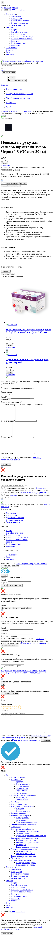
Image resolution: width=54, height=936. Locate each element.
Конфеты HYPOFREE (25, 854)
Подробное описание (10, 183)
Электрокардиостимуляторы (28, 822)
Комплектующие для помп (27, 842)
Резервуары (21, 845)
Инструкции (16, 18)
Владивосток (6, 670)
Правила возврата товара (22, 39)
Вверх (4, 575)
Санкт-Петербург (29, 673)
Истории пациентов (19, 23)
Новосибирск (15, 673)
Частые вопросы (18, 25)
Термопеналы (22, 788)
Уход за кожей (17, 858)
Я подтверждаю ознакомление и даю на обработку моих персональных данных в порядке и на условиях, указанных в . (25, 490)
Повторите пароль (9, 636)
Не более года (25, 405)
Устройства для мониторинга (18, 98)
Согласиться (7, 934)
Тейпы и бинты (22, 833)
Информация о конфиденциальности (31, 563)
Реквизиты (15, 45)
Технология (16, 16)
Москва (35, 670)
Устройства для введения (27, 847)
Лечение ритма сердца (20, 815)
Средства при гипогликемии (23, 849)
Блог (8, 52)
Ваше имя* (5, 400)
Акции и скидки (18, 777)
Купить (4, 163)
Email (3, 580)
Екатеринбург (19, 670)
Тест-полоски (22, 800)
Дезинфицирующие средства (28, 831)
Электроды (21, 820)
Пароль (4, 583)
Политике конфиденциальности (35, 492)
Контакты (10, 54)
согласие (13, 495)
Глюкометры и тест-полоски (23, 795)
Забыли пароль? (15, 585)
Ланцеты (20, 809)
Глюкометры (21, 797)
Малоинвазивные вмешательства (25, 824)
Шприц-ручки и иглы (20, 860)
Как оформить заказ (19, 32)
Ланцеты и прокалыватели (22, 806)
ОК (3, 684)
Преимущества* (8, 421)
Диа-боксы (10, 107)
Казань (28, 670)
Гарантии (15, 41)
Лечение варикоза (18, 813)
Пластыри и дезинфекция (22, 829)
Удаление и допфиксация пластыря (31, 836)
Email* (4, 397)
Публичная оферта (19, 43)
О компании (11, 48)
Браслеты (20, 782)
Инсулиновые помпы (15, 89)
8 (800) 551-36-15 (17, 10)
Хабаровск (41, 673)
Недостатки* (6, 437)
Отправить (6, 464)
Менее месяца (10, 405)
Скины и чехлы (23, 786)
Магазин (10, 27)
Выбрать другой (11, 7)
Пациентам (11, 14)
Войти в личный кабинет (22, 608)
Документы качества (20, 21)
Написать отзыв (8, 274)
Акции (14, 30)
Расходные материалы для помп (19, 94)
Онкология (15, 827)
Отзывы (9, 50)
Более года (38, 405)
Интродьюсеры (22, 818)
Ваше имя (5, 631)
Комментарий (7, 453)
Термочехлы (21, 793)
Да (2, 7)
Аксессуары (11, 103)
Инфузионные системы (26, 840)
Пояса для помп (23, 784)
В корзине (5, 165)
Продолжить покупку (10, 693)
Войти (4, 585)
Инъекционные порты (25, 865)
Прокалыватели (23, 811)
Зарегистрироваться (9, 646)
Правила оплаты (18, 34)
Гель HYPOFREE (23, 851)
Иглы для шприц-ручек (26, 863)
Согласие (40, 488)
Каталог (4, 70)
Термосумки (21, 791)
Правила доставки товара (22, 36)
